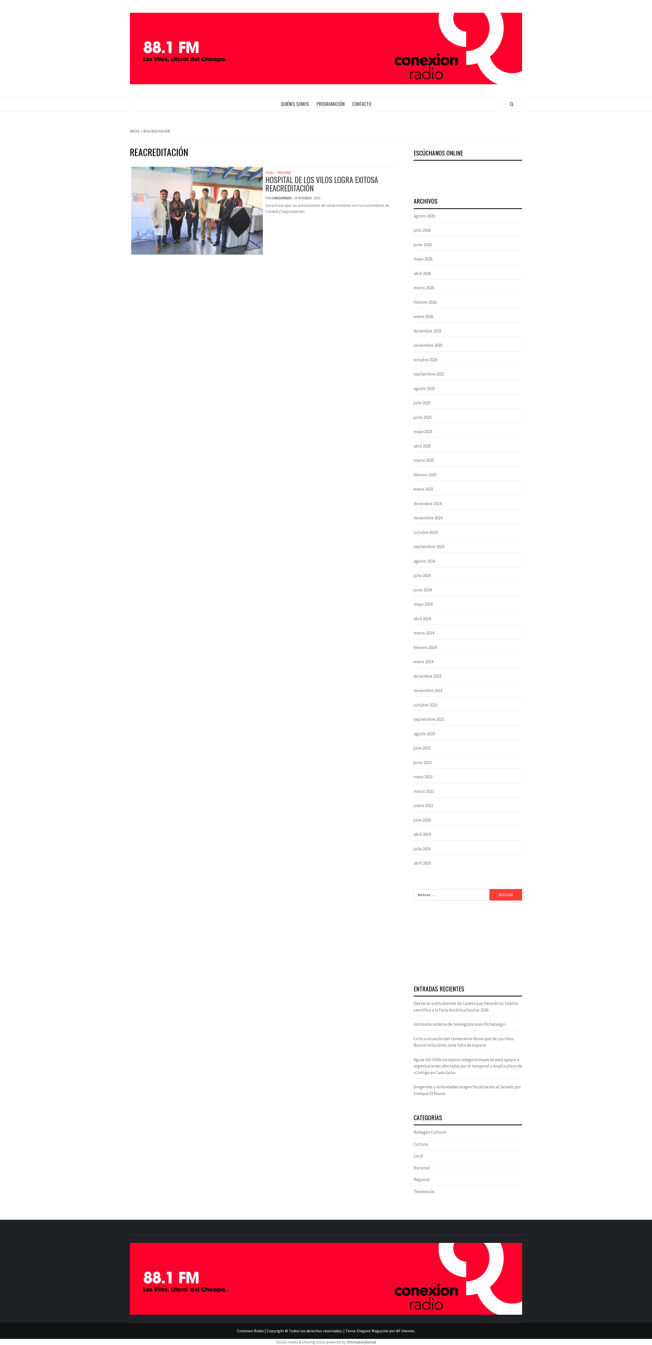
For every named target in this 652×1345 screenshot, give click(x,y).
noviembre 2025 (428, 345)
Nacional (422, 1168)
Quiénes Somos (295, 104)
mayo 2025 (423, 431)
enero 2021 (423, 805)
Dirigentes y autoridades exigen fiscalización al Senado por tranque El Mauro (467, 1090)
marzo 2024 (424, 633)
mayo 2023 (423, 777)
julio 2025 (422, 403)
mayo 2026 (423, 259)
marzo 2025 (424, 460)
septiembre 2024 (429, 546)
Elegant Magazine (372, 1330)
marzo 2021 (424, 791)
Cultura (421, 1144)
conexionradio (281, 198)
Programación (331, 104)
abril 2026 (422, 273)
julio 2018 (422, 849)
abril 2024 (422, 618)
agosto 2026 (424, 216)
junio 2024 (423, 590)
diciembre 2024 (427, 503)
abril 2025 (422, 446)
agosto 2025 (424, 388)
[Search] (512, 104)
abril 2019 (422, 834)
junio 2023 (423, 762)
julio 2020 (422, 820)
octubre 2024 (426, 532)
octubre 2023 (426, 705)
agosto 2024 (424, 561)
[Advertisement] (468, 943)
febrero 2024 (425, 647)
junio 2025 (423, 417)
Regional (284, 172)
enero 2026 (423, 316)
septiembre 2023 (429, 719)
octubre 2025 (426, 360)
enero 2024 (423, 661)
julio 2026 (422, 230)
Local (269, 172)
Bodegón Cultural (430, 1132)
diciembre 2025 (427, 331)
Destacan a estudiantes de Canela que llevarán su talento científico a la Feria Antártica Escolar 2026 (466, 1007)
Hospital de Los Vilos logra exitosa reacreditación (321, 184)
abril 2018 (422, 863)
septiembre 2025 (429, 374)
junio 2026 (423, 244)
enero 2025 (423, 489)
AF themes (405, 1330)
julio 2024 (422, 575)
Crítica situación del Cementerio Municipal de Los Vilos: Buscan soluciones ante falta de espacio (464, 1042)
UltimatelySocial (361, 1341)
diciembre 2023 (427, 676)
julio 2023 (422, 748)
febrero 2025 (425, 475)
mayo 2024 (423, 604)
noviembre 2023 (428, 690)
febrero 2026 (425, 302)
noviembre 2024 (428, 518)
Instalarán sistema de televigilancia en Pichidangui (460, 1024)
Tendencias (424, 1191)
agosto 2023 (424, 734)
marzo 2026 (424, 287)
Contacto (361, 104)
